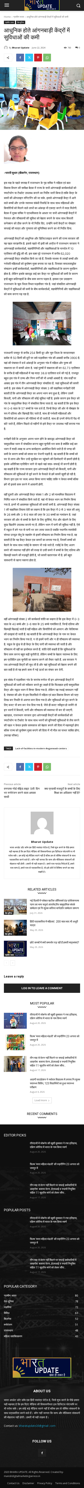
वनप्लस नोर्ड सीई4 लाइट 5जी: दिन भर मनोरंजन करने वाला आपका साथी (22, 793)
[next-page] (12, 963)
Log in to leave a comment (42, 988)
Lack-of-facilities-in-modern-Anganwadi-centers (41, 748)
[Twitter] (29, 57)
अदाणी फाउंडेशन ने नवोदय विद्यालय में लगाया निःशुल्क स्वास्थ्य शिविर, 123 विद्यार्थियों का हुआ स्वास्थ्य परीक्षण (55, 1083)
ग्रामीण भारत (18, 16)
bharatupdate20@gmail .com (37, 1426)
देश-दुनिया (20, 22)
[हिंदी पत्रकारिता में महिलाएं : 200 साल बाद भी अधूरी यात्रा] (15, 928)
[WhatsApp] (47, 57)
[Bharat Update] (6, 48)
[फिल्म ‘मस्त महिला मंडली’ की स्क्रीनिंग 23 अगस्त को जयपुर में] (15, 1042)
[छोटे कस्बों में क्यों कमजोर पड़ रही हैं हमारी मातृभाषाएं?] (15, 949)
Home (7, 16)
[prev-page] (6, 963)
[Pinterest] (38, 57)
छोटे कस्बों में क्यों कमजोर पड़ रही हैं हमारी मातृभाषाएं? (54, 942)
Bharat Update (20, 47)
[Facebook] (20, 57)
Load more (41, 1100)
